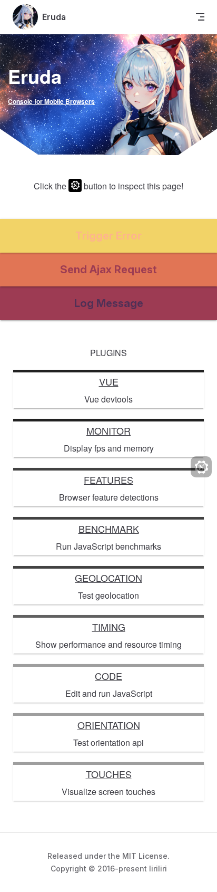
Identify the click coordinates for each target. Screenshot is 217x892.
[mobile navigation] (200, 17)
